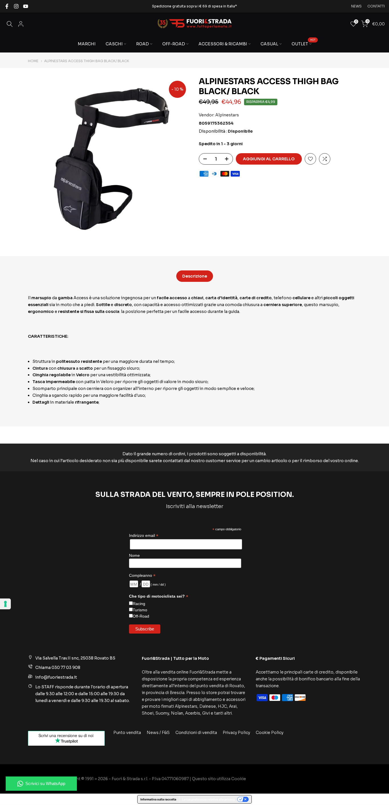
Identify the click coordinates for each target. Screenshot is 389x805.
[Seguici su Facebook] (6, 6)
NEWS (356, 6)
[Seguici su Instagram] (16, 6)
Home (33, 61)
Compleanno (142, 575)
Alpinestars (227, 114)
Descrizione (194, 276)
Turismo (140, 610)
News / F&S (158, 732)
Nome (134, 555)
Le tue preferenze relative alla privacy (208, 799)
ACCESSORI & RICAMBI (222, 43)
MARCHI (87, 43)
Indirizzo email (143, 535)
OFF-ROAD (173, 43)
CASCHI (114, 43)
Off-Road (141, 616)
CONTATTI (376, 6)
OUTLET (304, 43)
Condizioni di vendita (196, 732)
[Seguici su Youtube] (25, 6)
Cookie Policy (269, 732)
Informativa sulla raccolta (158, 799)
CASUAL (269, 43)
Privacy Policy (236, 732)
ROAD (142, 43)
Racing (139, 603)
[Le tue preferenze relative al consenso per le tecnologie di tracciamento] (5, 603)
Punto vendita (127, 732)
